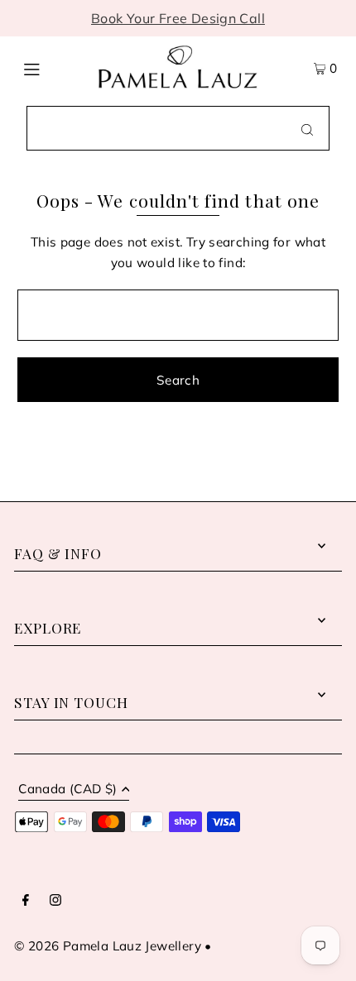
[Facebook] (25, 901)
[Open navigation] (51, 67)
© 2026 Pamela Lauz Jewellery (107, 946)
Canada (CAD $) (67, 789)
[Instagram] (55, 901)
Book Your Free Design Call (178, 18)
